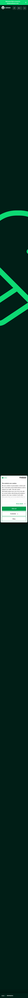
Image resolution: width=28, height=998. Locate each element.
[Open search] (14, 8)
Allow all (14, 508)
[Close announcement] (25, 2)
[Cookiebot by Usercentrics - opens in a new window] (19, 478)
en (19, 8)
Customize (13, 513)
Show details (19, 503)
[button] (24, 8)
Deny (14, 518)
